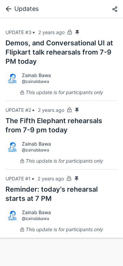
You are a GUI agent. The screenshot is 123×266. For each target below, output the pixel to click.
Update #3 (18, 32)
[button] (115, 9)
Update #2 (18, 110)
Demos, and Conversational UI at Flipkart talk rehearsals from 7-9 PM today (59, 52)
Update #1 (18, 178)
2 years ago (51, 32)
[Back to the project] (7, 9)
